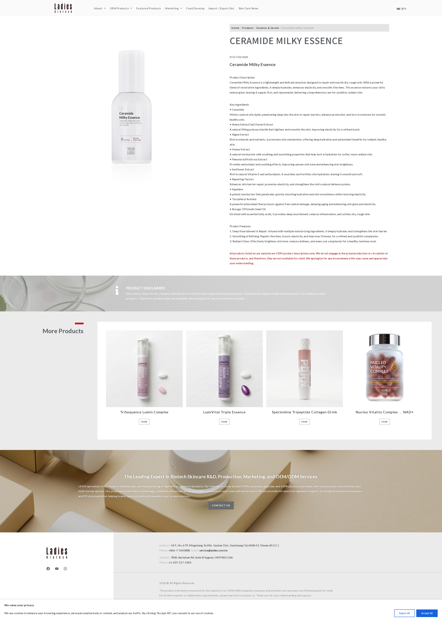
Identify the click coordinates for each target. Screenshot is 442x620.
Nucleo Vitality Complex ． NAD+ (385, 412)
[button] (100, 8)
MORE (144, 421)
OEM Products (119, 8)
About (98, 8)
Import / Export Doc (221, 8)
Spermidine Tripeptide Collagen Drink (304, 412)
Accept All (427, 613)
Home (235, 28)
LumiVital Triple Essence (224, 412)
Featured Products (148, 8)
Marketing (172, 8)
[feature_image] (144, 368)
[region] (221, 610)
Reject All (404, 613)
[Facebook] (48, 569)
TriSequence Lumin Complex (144, 412)
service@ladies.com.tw (213, 550)
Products (248, 28)
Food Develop (195, 8)
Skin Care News (248, 8)
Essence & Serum (267, 28)
